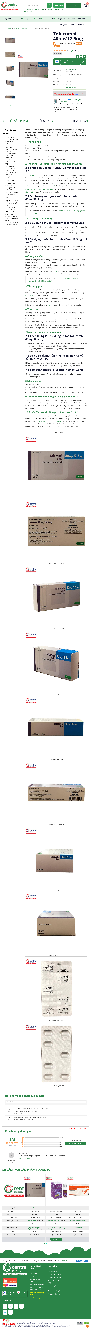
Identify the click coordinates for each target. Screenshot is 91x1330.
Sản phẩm (18, 18)
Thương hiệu (62, 24)
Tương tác (10, 185)
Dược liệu (61, 18)
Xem (79, 44)
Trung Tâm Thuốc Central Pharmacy (49, 421)
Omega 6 (62, 1229)
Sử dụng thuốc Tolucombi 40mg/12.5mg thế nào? (12, 175)
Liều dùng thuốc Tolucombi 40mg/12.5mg (11, 168)
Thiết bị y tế (49, 18)
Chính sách (52, 1266)
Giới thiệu (33, 1273)
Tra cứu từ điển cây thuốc (35, 9)
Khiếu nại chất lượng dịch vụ (37, 1294)
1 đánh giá (77, 51)
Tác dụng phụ (11, 183)
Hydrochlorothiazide (33, 189)
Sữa (39, 18)
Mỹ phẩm (30, 18)
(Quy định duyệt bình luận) (79, 1129)
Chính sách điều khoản (55, 1271)
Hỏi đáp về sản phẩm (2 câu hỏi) (24, 1095)
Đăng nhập (59, 5)
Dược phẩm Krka (71, 70)
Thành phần (10, 137)
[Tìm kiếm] (38, 5)
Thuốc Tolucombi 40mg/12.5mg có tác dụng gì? (12, 148)
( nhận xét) (12, 1146)
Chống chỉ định (11, 181)
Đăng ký (75, 5)
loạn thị (50, 305)
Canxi (55, 271)
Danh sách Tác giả (54, 1291)
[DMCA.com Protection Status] (86, 1323)
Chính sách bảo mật (67, 1261)
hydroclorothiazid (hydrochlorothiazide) (34, 1228)
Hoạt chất (81, 18)
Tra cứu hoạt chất (53, 9)
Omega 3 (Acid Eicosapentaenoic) (54, 1228)
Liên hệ (81, 24)
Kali (54, 186)
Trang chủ (7, 18)
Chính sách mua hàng (55, 1275)
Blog (72, 24)
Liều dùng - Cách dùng (11, 163)
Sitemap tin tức (55, 1295)
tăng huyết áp (30, 192)
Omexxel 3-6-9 (56, 1208)
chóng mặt (29, 295)
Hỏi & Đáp (45, 121)
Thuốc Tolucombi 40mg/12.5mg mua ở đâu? (11, 224)
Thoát (85, 1261)
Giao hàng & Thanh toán (54, 1287)
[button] (44, 1243)
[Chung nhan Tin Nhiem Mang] (80, 1323)
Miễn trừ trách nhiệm (37, 1285)
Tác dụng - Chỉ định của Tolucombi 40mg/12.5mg (11, 141)
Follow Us (7, 1301)
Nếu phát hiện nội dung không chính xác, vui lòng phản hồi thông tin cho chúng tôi (69, 93)
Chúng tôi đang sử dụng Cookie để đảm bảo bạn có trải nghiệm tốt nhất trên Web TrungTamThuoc (38, 1261)
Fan (11, 1292)
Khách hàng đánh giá (18, 1131)
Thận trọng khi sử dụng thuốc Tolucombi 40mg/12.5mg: (12, 195)
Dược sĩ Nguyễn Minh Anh (70, 101)
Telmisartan (29, 175)
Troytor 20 (78, 1208)
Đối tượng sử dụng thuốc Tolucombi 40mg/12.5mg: (11, 156)
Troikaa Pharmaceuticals (77, 1221)
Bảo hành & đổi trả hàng (54, 1282)
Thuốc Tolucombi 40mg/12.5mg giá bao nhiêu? (11, 218)
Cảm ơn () (28, 1158)
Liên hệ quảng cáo (36, 1298)
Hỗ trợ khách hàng (35, 1267)
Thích (15, 1113)
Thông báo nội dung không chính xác (36, 1289)
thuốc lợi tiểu (48, 189)
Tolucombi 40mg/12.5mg (34, 1208)
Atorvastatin (78, 1227)
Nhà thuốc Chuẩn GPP (36, 1280)
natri (27, 186)
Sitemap (50, 1294)
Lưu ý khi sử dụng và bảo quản (11, 188)
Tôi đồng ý (79, 1261)
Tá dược (71, 18)
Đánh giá (80, 121)
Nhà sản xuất (11, 214)
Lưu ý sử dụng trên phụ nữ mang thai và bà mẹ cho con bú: (12, 202)
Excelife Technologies (53, 1221)
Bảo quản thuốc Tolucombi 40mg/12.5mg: (11, 209)
